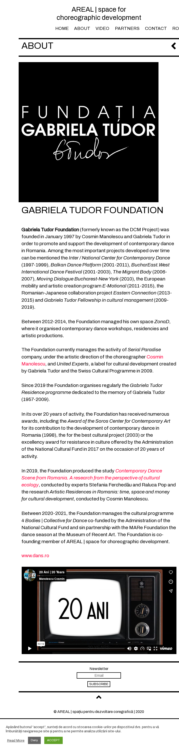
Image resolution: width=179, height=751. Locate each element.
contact (156, 28)
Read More (15, 740)
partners (127, 28)
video (102, 28)
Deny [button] (34, 740)
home (62, 28)
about (82, 28)
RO (175, 28)
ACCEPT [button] (53, 740)
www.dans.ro (35, 555)
